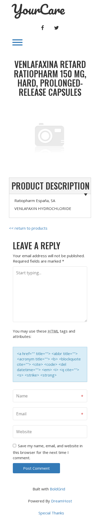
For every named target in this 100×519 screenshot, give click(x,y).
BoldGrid (57, 488)
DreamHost (61, 500)
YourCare (38, 9)
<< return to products (28, 228)
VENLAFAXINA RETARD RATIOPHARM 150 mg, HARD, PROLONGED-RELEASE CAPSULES (50, 78)
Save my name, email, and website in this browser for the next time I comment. (48, 451)
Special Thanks (51, 512)
